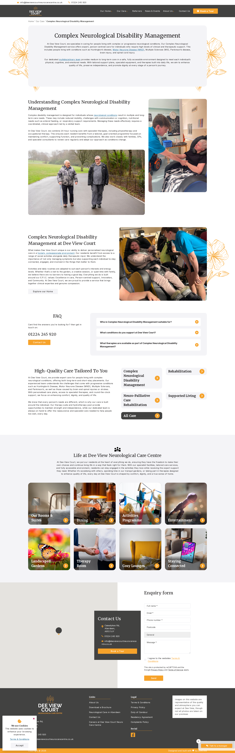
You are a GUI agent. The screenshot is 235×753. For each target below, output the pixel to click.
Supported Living (182, 396)
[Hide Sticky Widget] (198, 741)
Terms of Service (175, 670)
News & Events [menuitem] (152, 11)
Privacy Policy (157, 670)
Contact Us (39, 342)
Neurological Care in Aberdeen (104, 712)
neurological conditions (105, 115)
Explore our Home (43, 291)
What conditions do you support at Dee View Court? (128, 332)
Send (153, 678)
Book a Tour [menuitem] (207, 11)
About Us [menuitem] (168, 11)
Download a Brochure (100, 707)
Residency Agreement (142, 717)
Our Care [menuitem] (121, 11)
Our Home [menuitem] (105, 11)
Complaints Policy (140, 722)
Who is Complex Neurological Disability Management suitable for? (136, 322)
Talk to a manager (218, 746)
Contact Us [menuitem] (184, 11)
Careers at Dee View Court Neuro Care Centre (106, 723)
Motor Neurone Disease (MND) (128, 49)
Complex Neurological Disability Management (70, 21)
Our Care (40, 21)
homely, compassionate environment (56, 253)
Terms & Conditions (140, 702)
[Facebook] (133, 736)
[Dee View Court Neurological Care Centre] (35, 11)
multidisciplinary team (70, 59)
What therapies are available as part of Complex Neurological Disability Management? (138, 345)
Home (31, 21)
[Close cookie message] (34, 718)
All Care (130, 416)
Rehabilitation (180, 371)
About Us (94, 702)
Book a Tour (117, 651)
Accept (20, 745)
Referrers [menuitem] (137, 11)
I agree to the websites (164, 659)
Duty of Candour (139, 712)
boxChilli (202, 750)
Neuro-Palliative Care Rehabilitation (137, 400)
